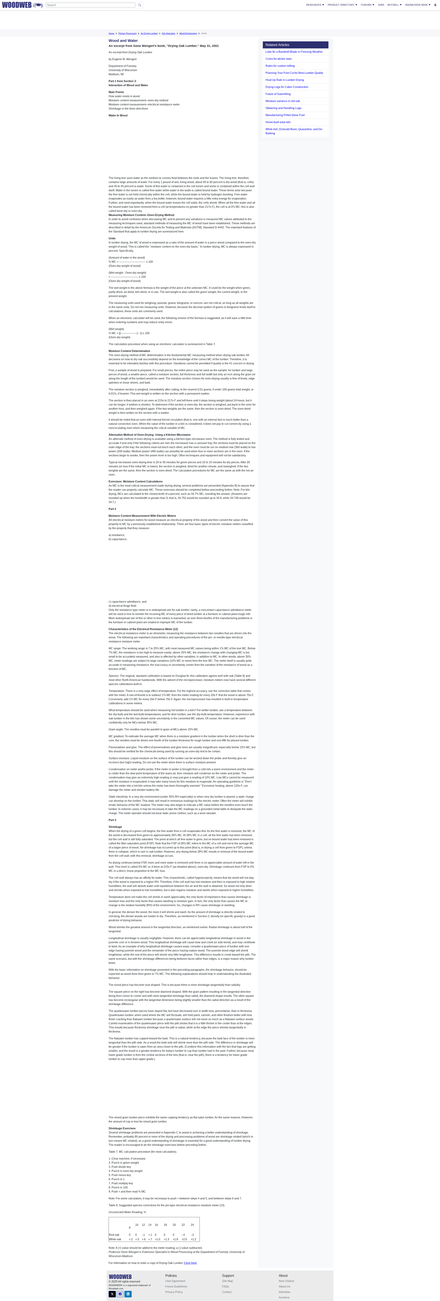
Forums (366, 4)
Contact (227, 1292)
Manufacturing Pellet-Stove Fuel (285, 115)
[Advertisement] (220, 20)
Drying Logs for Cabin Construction (287, 86)
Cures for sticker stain (279, 58)
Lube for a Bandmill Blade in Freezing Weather (294, 51)
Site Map (227, 1281)
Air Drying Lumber (149, 33)
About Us (284, 1286)
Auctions (284, 1297)
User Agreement (175, 1281)
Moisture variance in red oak (283, 101)
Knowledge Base (416, 4)
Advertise (284, 1292)
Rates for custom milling (280, 65)
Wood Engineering (188, 33)
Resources (314, 4)
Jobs (381, 4)
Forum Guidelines (176, 1286)
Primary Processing (127, 33)
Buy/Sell (393, 4)
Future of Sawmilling (278, 94)
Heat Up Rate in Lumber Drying (285, 79)
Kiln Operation (168, 33)
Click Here (190, 1263)
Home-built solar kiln (278, 122)
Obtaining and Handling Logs (283, 108)
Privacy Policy (174, 1292)
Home (111, 33)
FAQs (225, 1286)
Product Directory (341, 4)
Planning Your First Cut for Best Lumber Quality (294, 72)
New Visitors (286, 1281)
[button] (112, 1294)
